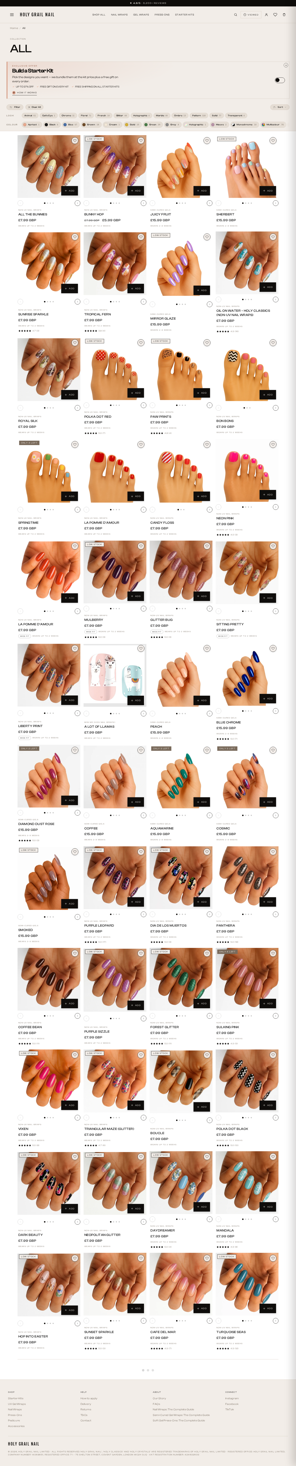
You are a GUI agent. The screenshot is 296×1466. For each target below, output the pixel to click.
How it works (25, 92)
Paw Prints (160, 417)
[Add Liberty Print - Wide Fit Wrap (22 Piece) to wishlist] (74, 648)
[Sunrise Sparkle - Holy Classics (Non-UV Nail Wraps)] (49, 263)
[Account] (266, 15)
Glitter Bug (161, 620)
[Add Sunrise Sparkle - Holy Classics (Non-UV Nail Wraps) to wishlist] (74, 237)
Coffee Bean (30, 1027)
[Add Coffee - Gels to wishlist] (141, 750)
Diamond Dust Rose (36, 824)
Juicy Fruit (160, 214)
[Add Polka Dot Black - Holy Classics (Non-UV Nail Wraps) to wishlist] (273, 1054)
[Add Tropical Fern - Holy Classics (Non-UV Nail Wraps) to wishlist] (141, 237)
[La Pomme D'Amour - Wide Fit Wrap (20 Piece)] (49, 572)
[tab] (44, 203)
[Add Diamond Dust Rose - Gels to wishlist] (74, 750)
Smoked (25, 930)
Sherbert (225, 214)
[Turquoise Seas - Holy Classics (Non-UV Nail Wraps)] (247, 1284)
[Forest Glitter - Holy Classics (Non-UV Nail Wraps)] (181, 979)
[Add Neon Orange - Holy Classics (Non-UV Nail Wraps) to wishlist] (141, 1461)
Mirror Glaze (163, 318)
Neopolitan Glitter (102, 1235)
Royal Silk (28, 421)
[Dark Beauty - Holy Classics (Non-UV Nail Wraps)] (49, 1183)
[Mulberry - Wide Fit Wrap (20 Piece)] (115, 572)
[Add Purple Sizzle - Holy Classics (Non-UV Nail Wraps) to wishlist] (141, 953)
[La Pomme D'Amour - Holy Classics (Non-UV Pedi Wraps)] (115, 471)
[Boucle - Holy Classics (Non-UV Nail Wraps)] (181, 1081)
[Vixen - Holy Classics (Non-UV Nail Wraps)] (49, 1080)
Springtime (28, 523)
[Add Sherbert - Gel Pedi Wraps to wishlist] (273, 140)
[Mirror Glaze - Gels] (181, 264)
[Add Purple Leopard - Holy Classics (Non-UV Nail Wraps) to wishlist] (141, 851)
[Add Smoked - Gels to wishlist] (74, 851)
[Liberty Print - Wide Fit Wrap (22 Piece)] (49, 675)
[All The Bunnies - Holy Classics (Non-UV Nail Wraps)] (49, 166)
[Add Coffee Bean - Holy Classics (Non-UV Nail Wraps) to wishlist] (74, 953)
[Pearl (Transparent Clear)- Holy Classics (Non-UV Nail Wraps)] (181, 1386)
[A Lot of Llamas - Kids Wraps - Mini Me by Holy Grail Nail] (115, 675)
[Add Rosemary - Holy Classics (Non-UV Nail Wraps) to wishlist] (141, 1359)
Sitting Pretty (230, 624)
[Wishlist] (275, 15)
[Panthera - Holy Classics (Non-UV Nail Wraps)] (247, 877)
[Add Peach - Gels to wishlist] (207, 648)
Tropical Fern (97, 314)
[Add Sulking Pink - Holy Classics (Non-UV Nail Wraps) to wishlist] (273, 953)
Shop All (99, 14)
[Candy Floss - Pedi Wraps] (181, 471)
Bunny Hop (94, 214)
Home (14, 28)
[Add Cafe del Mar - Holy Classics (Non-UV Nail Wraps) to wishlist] (207, 1258)
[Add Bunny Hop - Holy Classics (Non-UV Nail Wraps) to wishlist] (141, 140)
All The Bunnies (32, 214)
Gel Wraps (141, 14)
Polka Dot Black (232, 1129)
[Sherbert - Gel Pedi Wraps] (247, 166)
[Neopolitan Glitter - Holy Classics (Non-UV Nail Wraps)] (115, 1183)
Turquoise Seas (231, 1332)
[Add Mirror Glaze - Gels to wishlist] (207, 237)
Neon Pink (225, 518)
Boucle (157, 1133)
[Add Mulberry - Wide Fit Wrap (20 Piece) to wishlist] (141, 546)
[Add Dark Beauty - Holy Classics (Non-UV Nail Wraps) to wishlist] (74, 1156)
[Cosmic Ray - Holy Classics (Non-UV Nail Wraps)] (247, 1386)
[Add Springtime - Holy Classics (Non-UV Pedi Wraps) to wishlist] (74, 444)
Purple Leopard (99, 925)
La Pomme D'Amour (101, 523)
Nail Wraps (119, 14)
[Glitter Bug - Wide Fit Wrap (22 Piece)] (181, 572)
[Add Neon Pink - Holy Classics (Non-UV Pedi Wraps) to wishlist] (273, 444)
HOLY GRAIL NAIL (37, 14)
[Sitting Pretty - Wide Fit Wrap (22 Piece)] (247, 572)
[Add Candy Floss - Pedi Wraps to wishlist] (207, 444)
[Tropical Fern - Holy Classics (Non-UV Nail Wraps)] (115, 263)
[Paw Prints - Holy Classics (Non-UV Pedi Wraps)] (181, 368)
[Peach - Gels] (181, 675)
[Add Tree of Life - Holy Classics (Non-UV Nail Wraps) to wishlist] (74, 1461)
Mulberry (93, 620)
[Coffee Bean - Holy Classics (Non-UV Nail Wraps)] (49, 979)
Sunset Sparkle (99, 1332)
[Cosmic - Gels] (247, 777)
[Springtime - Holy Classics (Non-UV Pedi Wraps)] (49, 471)
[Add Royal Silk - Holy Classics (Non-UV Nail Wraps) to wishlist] (74, 342)
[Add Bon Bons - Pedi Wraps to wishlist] (273, 342)
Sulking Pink (227, 1027)
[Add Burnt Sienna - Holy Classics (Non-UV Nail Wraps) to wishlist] (207, 1461)
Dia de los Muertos (168, 925)
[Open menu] (12, 15)
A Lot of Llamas (99, 726)
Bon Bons (225, 421)
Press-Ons (162, 14)
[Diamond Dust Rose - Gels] (49, 776)
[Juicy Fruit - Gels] (181, 166)
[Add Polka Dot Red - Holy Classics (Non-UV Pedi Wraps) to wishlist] (141, 342)
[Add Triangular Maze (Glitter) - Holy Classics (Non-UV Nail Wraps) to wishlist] (141, 1054)
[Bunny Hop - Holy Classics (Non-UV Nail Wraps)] (115, 166)
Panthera (225, 925)
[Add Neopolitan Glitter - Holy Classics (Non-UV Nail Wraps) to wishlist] (141, 1156)
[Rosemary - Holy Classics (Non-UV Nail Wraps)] (115, 1385)
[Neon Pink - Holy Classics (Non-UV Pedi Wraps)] (247, 470)
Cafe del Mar (163, 1332)
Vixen (23, 1129)
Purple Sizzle (97, 1031)
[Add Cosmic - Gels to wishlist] (273, 750)
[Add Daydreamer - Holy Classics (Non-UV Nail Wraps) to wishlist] (207, 1156)
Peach (156, 726)
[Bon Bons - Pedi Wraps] (247, 369)
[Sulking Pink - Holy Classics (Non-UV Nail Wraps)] (247, 979)
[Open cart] (284, 15)
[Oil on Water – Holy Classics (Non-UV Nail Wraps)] (247, 262)
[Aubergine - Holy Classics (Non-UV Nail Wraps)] (49, 1385)
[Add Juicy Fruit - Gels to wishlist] (207, 140)
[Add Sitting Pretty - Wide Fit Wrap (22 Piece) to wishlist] (273, 546)
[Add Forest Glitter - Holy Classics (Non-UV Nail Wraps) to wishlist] (207, 953)
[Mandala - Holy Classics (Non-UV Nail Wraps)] (247, 1182)
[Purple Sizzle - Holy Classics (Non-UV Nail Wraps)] (115, 980)
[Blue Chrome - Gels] (247, 674)
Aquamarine (162, 828)
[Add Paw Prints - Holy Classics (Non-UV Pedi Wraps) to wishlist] (207, 342)
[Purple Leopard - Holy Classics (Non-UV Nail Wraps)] (115, 877)
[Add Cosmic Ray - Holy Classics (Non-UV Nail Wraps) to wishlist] (273, 1359)
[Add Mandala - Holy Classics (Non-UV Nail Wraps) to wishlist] (273, 1156)
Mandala (225, 1230)
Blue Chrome (228, 722)
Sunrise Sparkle (33, 314)
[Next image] (77, 203)
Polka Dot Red (98, 417)
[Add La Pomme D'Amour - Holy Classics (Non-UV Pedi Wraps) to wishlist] (141, 444)
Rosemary (94, 1434)
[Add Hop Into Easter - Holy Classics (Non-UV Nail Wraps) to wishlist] (74, 1258)
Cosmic (223, 828)
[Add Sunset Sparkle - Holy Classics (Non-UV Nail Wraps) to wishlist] (141, 1258)
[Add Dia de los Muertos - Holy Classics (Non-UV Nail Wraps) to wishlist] (207, 851)
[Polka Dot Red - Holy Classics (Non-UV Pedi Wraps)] (115, 368)
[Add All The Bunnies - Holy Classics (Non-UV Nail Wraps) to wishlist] (74, 140)
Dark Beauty (30, 1235)
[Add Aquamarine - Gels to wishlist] (207, 750)
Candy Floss (162, 523)
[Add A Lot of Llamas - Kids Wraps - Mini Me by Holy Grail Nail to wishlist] (141, 648)
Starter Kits (184, 14)
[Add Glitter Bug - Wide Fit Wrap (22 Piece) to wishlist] (207, 546)
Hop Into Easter (33, 1336)
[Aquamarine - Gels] (181, 777)
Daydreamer (162, 1230)
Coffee (91, 828)
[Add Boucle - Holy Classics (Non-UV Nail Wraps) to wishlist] (207, 1054)
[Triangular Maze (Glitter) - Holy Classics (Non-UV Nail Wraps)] (115, 1080)
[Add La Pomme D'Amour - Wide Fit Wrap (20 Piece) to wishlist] (74, 546)
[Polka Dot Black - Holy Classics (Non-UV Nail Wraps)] (247, 1080)
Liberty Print (30, 726)
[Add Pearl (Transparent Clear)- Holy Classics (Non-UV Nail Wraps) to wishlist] (207, 1359)
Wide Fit (24, 636)
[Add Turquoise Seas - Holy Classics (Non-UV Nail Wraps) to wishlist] (273, 1258)
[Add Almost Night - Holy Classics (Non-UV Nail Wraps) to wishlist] (273, 1461)
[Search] (235, 15)
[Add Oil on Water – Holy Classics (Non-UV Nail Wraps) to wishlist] (273, 237)
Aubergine (28, 1434)
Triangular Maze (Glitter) (109, 1129)
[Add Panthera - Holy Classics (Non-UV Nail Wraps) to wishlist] (273, 851)
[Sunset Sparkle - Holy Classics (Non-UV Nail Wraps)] (115, 1284)
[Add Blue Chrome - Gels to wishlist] (273, 648)
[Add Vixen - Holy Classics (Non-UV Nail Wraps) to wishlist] (74, 1054)
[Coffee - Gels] (115, 777)
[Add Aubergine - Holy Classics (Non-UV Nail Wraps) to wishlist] (74, 1359)
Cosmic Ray (227, 1438)
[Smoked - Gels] (49, 878)
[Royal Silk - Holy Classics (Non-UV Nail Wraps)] (49, 369)
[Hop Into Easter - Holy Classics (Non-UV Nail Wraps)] (49, 1285)
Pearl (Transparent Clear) (176, 1438)
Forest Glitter (164, 1027)
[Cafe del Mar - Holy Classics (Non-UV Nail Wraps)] (181, 1284)
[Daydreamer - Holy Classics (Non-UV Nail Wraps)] (181, 1182)
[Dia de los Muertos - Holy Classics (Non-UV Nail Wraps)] (181, 877)
